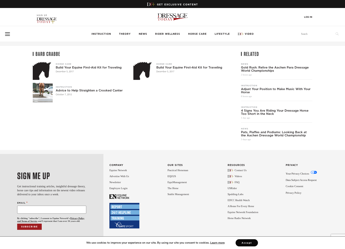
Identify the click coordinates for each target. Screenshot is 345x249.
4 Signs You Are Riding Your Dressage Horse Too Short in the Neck (274, 112)
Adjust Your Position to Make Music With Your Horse (275, 90)
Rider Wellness (167, 33)
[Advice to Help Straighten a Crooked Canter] (43, 93)
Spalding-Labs (235, 194)
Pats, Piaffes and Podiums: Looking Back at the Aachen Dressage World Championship (274, 134)
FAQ (237, 182)
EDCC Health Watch (239, 200)
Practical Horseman (178, 170)
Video (249, 33)
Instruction (101, 33)
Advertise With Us (119, 176)
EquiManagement (177, 182)
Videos (238, 176)
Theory (125, 33)
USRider (232, 188)
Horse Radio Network (239, 218)
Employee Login (118, 188)
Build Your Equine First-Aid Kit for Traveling (89, 67)
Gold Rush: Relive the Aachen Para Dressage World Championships (275, 69)
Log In (308, 17)
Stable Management (178, 194)
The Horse (173, 188)
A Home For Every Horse (241, 206)
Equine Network (118, 170)
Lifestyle (222, 33)
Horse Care (197, 33)
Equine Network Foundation (243, 212)
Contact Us (241, 170)
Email (22, 202)
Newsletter (115, 182)
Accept (247, 242)
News (143, 33)
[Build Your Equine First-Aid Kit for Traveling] (43, 70)
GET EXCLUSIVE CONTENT (177, 4)
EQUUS (172, 176)
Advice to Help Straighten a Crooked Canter (89, 90)
